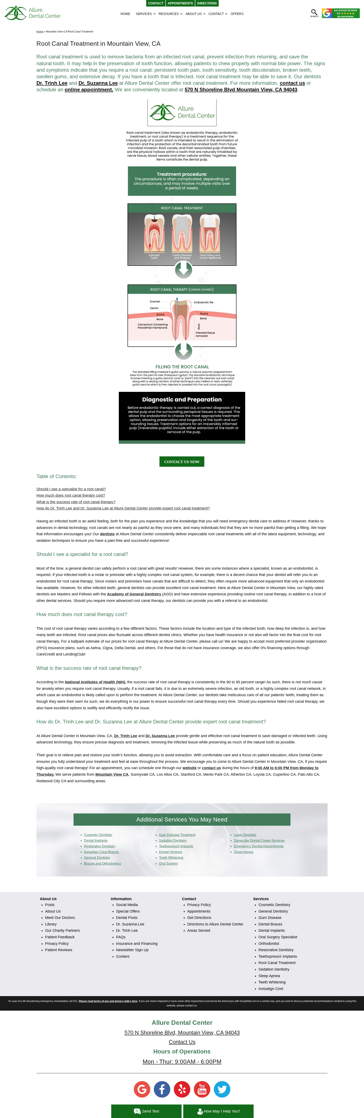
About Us (53, 911)
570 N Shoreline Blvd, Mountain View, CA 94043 (182, 1032)
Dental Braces (270, 924)
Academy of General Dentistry (134, 594)
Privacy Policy (57, 943)
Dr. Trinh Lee (51, 83)
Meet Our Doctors (60, 918)
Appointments (198, 911)
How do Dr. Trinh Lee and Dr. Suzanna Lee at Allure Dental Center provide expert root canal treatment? (123, 508)
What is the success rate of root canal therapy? (75, 502)
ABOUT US (194, 14)
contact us (292, 83)
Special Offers (128, 911)
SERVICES (144, 14)
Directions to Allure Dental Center (215, 924)
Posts (50, 905)
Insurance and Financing (137, 943)
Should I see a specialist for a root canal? (71, 489)
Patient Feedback (60, 937)
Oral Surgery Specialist (277, 937)
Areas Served (198, 930)
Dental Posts (127, 918)
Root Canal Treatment (277, 963)
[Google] (141, 1089)
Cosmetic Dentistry (274, 905)
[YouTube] (202, 1089)
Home (39, 31)
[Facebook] (162, 1089)
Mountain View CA (111, 774)
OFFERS (237, 14)
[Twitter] (222, 1089)
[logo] (32, 13)
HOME (125, 14)
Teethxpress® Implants (277, 956)
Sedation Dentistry (273, 969)
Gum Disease (269, 918)
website (190, 768)
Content (122, 956)
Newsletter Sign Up (132, 950)
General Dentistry (273, 911)
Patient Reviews (58, 950)
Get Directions (199, 918)
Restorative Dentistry (276, 950)
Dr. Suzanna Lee (130, 924)
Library (51, 924)
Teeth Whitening (272, 982)
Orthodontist (268, 943)
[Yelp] (182, 1089)
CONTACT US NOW (181, 462)
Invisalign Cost (270, 989)
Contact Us (182, 1042)
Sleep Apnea (269, 976)
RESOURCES (169, 14)
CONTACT (216, 14)
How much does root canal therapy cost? (70, 495)
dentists (107, 534)
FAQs (121, 937)
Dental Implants (271, 930)
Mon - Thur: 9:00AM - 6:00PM (182, 1061)
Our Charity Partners (62, 930)
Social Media (127, 905)
